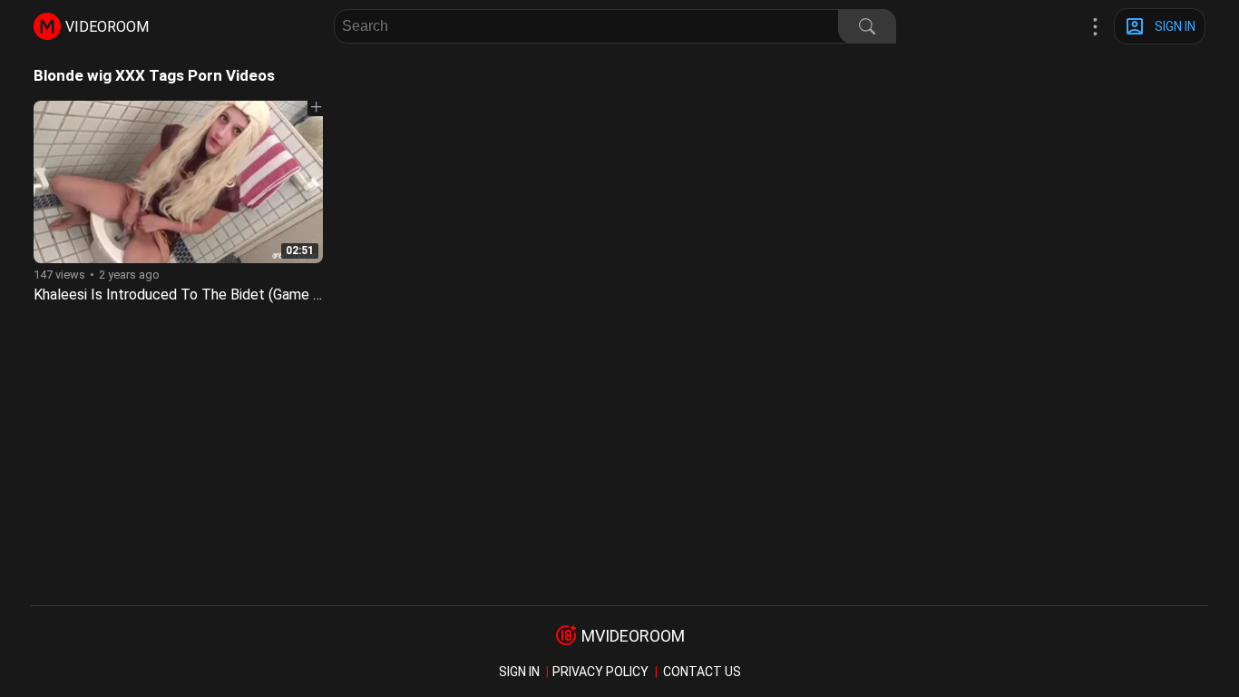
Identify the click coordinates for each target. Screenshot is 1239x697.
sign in (519, 671)
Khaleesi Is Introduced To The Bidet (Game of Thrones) (211, 294)
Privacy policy (600, 671)
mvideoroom (633, 635)
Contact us (702, 671)
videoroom (107, 26)
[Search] (867, 26)
